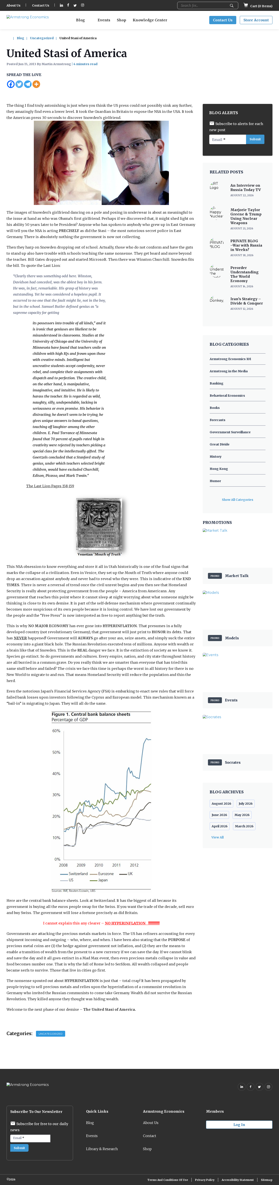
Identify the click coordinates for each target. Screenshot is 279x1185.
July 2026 (246, 804)
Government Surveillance (230, 432)
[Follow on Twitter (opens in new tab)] (75, 5)
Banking (216, 383)
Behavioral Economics (227, 396)
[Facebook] (11, 84)
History (215, 457)
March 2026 (244, 826)
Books (215, 408)
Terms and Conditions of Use (167, 1180)
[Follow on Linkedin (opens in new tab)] (61, 5)
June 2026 (219, 815)
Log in (239, 1124)
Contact (149, 1136)
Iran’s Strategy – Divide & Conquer (246, 301)
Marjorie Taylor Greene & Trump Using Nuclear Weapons (246, 216)
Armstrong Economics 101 (230, 359)
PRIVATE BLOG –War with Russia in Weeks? (246, 245)
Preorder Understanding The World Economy (244, 274)
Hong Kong (219, 469)
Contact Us (40, 5)
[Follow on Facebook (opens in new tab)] (68, 5)
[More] (36, 84)
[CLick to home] (11, 38)
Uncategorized (42, 38)
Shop (121, 20)
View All (217, 837)
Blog (80, 20)
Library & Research (102, 1149)
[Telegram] (28, 84)
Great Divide (220, 444)
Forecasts (217, 420)
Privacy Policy (204, 1180)
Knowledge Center (150, 20)
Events (104, 20)
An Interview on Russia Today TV (245, 187)
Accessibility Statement (238, 1180)
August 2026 (221, 804)
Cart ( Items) (261, 6)
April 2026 (220, 826)
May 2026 (242, 815)
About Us (13, 5)
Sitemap (266, 1180)
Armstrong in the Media (229, 371)
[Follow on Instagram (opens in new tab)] (82, 5)
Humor (215, 481)
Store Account (256, 20)
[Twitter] (19, 84)
